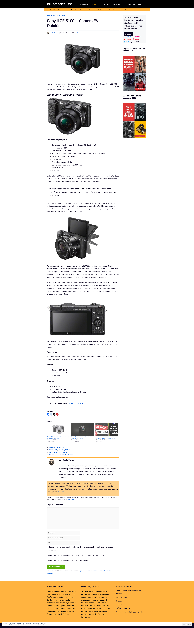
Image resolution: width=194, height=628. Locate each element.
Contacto (119, 601)
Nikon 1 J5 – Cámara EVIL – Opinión (61, 455)
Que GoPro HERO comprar (100, 9)
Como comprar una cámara (86, 9)
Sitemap (119, 605)
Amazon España (76, 403)
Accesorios (105, 4)
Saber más (61, 492)
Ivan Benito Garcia (54, 32)
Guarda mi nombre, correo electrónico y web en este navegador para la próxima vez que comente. (81, 548)
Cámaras (94, 4)
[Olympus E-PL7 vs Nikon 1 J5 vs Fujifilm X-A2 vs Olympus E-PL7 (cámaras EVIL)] (58, 429)
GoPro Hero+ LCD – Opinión (58, 453)
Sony (59, 450)
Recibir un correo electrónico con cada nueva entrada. (68, 560)
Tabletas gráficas (73, 9)
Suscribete (128, 34)
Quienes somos (121, 597)
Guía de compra (117, 4)
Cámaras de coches (62, 9)
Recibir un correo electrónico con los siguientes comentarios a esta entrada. (76, 555)
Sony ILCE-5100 (67, 450)
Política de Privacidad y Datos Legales (130, 612)
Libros (139, 4)
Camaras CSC (60, 448)
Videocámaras (131, 4)
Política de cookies (123, 608)
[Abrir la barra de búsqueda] (145, 4)
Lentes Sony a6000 (51, 9)
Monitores (127, 9)
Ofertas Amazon (84, 4)
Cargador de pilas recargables (115, 9)
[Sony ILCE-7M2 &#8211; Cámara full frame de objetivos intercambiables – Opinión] (82, 429)
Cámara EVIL (53, 450)
